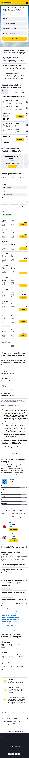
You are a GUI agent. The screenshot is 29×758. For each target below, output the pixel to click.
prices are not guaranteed (7, 713)
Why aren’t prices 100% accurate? (11, 724)
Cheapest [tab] (4, 90)
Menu (26, 1)
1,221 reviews (12, 484)
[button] (21, 10)
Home (9, 729)
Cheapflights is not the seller (9, 718)
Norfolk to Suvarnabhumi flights (10, 613)
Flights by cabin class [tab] (19, 592)
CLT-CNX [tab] (14, 453)
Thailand (17, 729)
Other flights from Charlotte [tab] (9, 599)
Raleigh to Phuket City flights (9, 615)
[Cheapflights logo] (6, 2)
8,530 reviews (12, 526)
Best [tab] (11, 90)
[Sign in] (23, 3)
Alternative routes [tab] (6, 589)
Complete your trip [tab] (7, 592)
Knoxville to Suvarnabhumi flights (10, 617)
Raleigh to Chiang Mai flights (9, 625)
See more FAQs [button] (14, 576)
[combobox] (6, 14)
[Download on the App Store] (18, 754)
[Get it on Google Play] (11, 754)
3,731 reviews (12, 538)
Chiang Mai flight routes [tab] (20, 589)
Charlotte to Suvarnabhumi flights (10, 611)
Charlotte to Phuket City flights (9, 621)
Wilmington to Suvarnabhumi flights (11, 623)
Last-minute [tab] (16, 91)
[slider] (27, 202)
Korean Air (11, 479)
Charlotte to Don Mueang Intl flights (10, 619)
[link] (12, 166)
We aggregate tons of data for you (11, 721)
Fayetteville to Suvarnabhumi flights (11, 628)
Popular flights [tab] (22, 599)
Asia (13, 729)
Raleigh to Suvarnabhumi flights (10, 608)
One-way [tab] (23, 91)
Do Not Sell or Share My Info (14, 746)
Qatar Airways (12, 533)
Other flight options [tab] (7, 596)
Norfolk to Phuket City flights (9, 630)
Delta (10, 522)
